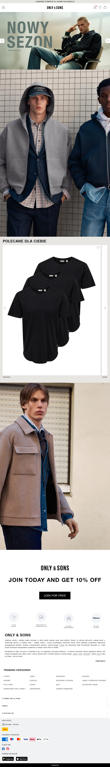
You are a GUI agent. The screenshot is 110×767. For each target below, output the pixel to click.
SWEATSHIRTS (35, 689)
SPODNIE (7, 680)
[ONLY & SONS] (55, 8)
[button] (52, 310)
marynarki (86, 654)
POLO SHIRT (8, 685)
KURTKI (32, 685)
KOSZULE (33, 680)
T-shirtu (61, 645)
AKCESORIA (60, 676)
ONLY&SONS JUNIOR (90, 685)
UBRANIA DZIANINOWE (64, 689)
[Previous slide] (2, 41)
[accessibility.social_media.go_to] (3, 750)
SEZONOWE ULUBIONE (64, 680)
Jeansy (75, 654)
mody (99, 654)
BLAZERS (85, 676)
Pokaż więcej (100, 661)
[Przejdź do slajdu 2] (55, 66)
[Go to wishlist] (100, 8)
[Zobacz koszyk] (105, 7)
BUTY (58, 685)
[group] (52, 313)
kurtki (80, 654)
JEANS (32, 676)
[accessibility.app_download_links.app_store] (22, 759)
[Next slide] (108, 41)
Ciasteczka (55, 765)
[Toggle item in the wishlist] (98, 248)
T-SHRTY (7, 676)
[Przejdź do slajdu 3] (58, 66)
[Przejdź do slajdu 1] (53, 66)
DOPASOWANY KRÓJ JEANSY (14, 689)
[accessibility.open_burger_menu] (3, 7)
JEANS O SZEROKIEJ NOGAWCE (94, 680)
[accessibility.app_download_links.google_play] (9, 759)
